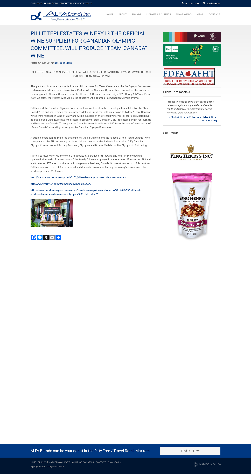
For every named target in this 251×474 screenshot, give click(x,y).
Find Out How (190, 451)
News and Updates (63, 63)
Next (217, 286)
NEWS (200, 14)
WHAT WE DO (184, 14)
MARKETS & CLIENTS (159, 14)
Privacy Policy (114, 462)
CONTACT (214, 14)
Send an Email (213, 3)
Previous (166, 286)
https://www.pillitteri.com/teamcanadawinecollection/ (61, 183)
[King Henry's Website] (191, 190)
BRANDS (136, 14)
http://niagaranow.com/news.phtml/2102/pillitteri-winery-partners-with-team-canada (79, 177)
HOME (110, 14)
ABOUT (122, 14)
